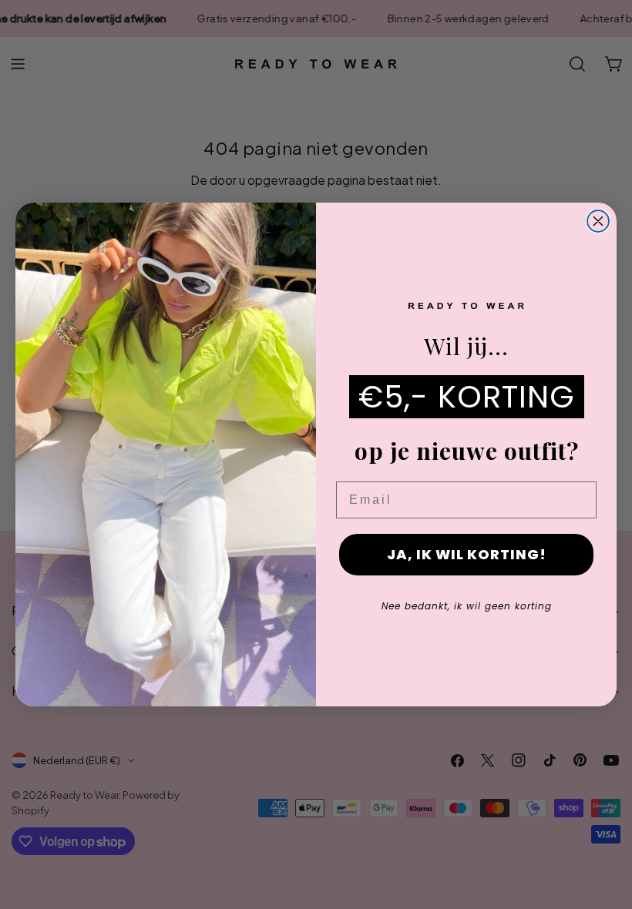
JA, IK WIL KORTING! (466, 554)
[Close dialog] (598, 221)
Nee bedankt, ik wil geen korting (467, 605)
